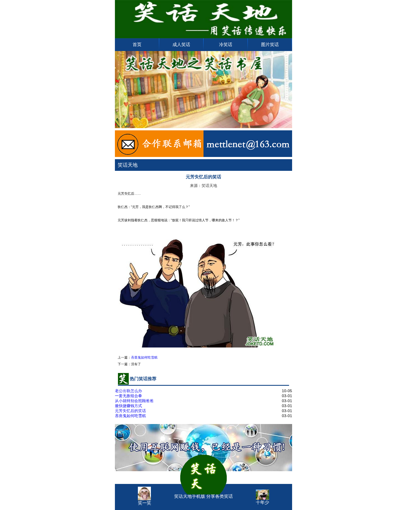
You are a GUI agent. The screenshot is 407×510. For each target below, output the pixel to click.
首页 (137, 44)
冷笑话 (225, 44)
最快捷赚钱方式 (128, 406)
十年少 (262, 502)
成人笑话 (181, 44)
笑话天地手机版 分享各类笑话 (203, 489)
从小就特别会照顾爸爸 (134, 401)
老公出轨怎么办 (128, 391)
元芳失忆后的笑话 (130, 410)
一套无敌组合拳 (128, 396)
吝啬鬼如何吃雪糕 (144, 357)
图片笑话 (270, 44)
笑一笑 (144, 503)
